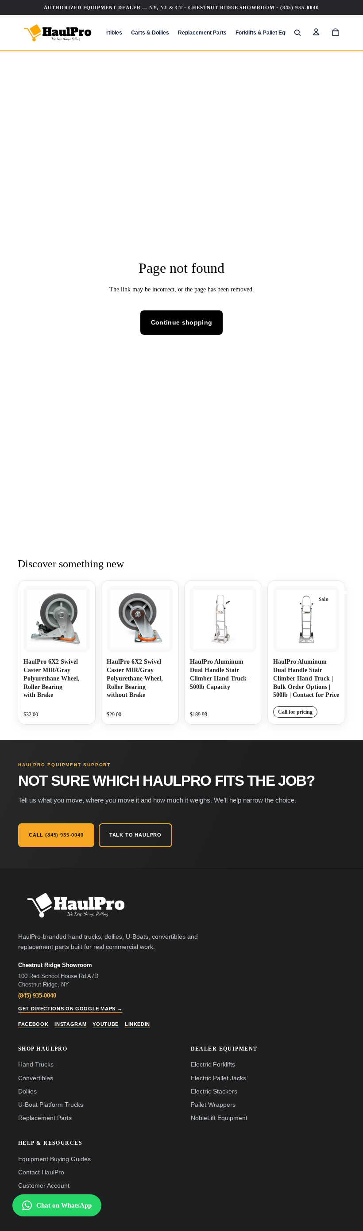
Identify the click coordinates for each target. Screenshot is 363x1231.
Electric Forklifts (213, 1064)
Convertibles (35, 1078)
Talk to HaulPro (135, 834)
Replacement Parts (45, 1118)
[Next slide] (246, 619)
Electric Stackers (214, 1091)
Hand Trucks (36, 1064)
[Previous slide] (199, 619)
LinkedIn (137, 1024)
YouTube (106, 1024)
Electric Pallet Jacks (218, 1078)
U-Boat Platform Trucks (50, 1104)
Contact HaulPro (41, 1172)
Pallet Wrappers (213, 1104)
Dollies (27, 1091)
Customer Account (44, 1185)
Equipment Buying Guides (54, 1159)
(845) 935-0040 (37, 995)
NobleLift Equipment (219, 1118)
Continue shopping (181, 322)
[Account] (316, 32)
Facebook (33, 1024)
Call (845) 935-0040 (56, 834)
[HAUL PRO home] (75, 905)
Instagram (70, 1024)
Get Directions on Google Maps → (70, 1008)
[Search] (297, 32)
